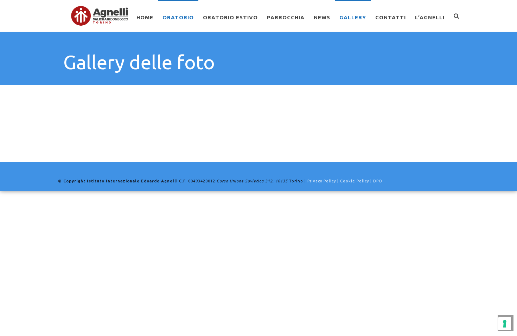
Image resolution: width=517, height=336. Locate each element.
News (322, 17)
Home (144, 17)
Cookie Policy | (356, 181)
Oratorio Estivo (230, 17)
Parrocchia (286, 17)
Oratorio (178, 17)
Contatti (390, 17)
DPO (377, 181)
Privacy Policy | (323, 181)
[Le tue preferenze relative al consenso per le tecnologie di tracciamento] (504, 323)
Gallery (352, 17)
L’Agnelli (430, 17)
